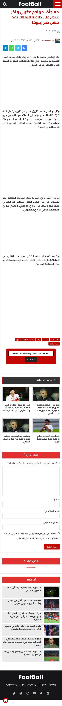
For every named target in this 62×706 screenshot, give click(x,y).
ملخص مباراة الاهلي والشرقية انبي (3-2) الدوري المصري (22, 653)
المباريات (51, 684)
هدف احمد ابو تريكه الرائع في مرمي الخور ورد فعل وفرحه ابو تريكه (23, 627)
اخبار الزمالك (55, 339)
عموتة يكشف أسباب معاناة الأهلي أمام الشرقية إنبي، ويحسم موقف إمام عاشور (22, 642)
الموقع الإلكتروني (51, 522)
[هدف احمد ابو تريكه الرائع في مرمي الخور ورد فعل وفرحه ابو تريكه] (51, 630)
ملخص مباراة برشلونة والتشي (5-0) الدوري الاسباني (24, 589)
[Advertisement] (31, 164)
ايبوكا (38, 339)
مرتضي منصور (54, 343)
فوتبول (18, 339)
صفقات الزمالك (28, 339)
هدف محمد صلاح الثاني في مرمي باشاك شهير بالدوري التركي (24, 601)
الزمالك (45, 339)
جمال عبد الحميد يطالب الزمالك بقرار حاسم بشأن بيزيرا (48, 439)
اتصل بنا (22, 684)
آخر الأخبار (41, 684)
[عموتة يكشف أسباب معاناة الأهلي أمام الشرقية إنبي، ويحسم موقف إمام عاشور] (51, 643)
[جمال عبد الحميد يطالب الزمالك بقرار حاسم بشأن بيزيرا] (46, 425)
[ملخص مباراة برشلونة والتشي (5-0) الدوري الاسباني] (51, 592)
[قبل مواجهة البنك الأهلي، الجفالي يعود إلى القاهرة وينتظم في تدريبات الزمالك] (16, 394)
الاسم (56, 499)
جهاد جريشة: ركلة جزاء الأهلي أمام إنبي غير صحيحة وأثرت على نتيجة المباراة (24, 616)
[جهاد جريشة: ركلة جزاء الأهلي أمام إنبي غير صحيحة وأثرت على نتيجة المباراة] (51, 617)
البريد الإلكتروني (52, 511)
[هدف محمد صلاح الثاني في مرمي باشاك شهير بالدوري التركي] (51, 605)
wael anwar (46, 40)
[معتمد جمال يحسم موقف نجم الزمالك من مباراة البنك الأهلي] (16, 425)
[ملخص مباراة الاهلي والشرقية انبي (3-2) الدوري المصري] (51, 656)
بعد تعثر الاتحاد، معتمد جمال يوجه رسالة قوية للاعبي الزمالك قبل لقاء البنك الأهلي (48, 409)
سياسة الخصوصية (12, 684)
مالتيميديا (30, 684)
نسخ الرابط (31, 359)
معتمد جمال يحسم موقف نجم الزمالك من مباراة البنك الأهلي (16, 439)
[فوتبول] (30, 4)
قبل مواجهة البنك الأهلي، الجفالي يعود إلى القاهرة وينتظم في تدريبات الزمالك (16, 408)
